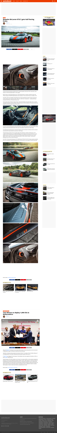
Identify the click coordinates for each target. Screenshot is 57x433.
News (14, 1)
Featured (53, 418)
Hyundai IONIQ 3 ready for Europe (8, 381)
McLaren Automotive (11, 277)
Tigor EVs (5, 356)
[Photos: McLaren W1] (32, 290)
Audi (46, 420)
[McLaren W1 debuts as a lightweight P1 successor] (20, 290)
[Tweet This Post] (17, 347)
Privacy (48, 432)
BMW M (44, 426)
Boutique (52, 427)
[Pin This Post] (23, 279)
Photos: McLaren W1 (30, 291)
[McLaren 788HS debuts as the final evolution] (8, 290)
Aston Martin (48, 426)
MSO (15, 277)
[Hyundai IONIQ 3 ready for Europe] (8, 380)
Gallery (17, 1)
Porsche (43, 420)
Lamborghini (40, 426)
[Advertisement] (28, 9)
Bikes (52, 432)
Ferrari (40, 428)
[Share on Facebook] (12, 279)
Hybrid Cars (49, 419)
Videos (21, 1)
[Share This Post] (17, 279)
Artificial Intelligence (42, 427)
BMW (52, 419)
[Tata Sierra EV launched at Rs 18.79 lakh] (32, 380)
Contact (44, 432)
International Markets (42, 418)
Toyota (45, 419)
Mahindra (7, 350)
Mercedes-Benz (41, 419)
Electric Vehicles (10, 367)
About (41, 432)
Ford (52, 420)
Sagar (8, 316)
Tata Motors (15, 367)
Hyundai (40, 420)
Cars (50, 432)
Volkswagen (49, 420)
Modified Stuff (25, 1)
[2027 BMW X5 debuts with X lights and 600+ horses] (20, 380)
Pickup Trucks (48, 427)
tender (6, 357)
